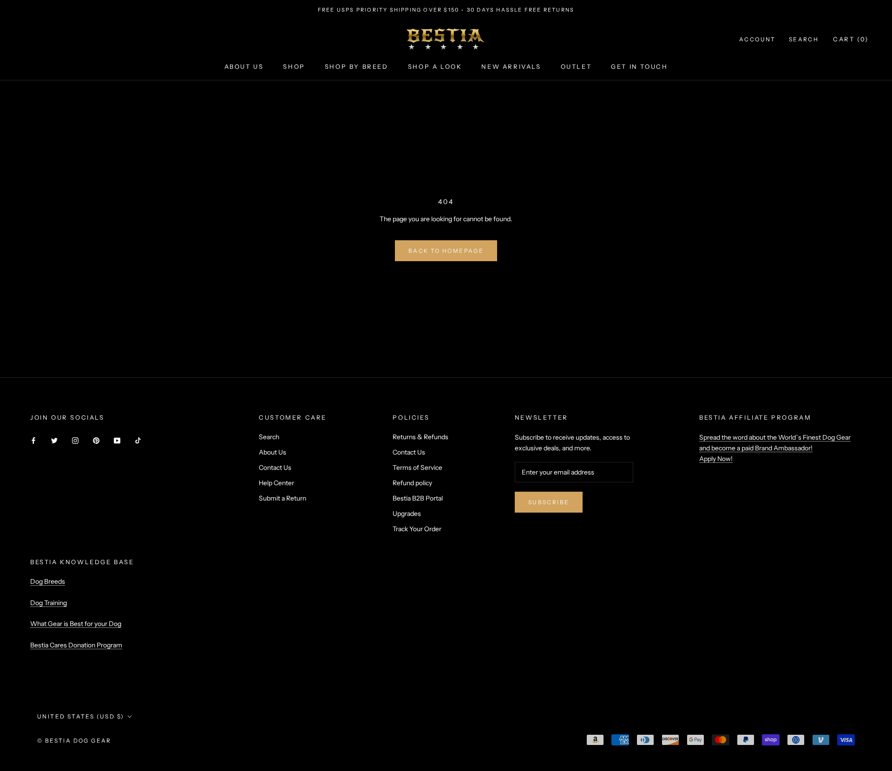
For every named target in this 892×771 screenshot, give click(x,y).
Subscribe (549, 502)
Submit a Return (282, 498)
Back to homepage (446, 250)
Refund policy (412, 483)
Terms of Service (417, 467)
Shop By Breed (356, 66)
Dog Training (48, 603)
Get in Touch (639, 66)
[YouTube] (117, 440)
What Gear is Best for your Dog (75, 623)
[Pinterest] (96, 440)
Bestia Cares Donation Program (76, 645)
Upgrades (407, 513)
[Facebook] (33, 440)
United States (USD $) (80, 716)
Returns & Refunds (420, 437)
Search (804, 39)
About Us (272, 452)
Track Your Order (417, 529)
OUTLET (576, 66)
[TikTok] (138, 440)
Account (757, 39)
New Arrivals (511, 66)
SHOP (294, 66)
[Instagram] (75, 440)
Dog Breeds (47, 581)
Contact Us (275, 467)
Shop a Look (435, 66)
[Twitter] (54, 440)
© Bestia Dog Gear (74, 740)
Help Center (276, 483)
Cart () (851, 39)
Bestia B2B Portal (418, 498)
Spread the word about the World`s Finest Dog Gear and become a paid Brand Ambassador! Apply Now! (775, 448)
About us (244, 66)
